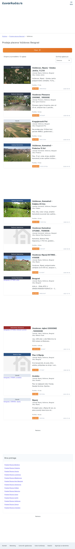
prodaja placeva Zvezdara (12, 507)
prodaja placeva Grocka (11, 471)
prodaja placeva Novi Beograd (13, 481)
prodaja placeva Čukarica (12, 468)
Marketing (13, 545)
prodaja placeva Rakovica (12, 491)
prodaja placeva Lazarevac (12, 474)
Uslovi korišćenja (40, 545)
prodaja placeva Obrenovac (12, 484)
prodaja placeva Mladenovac (13, 478)
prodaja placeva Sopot (11, 494)
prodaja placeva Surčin (11, 498)
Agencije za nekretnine (62, 545)
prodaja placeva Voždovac (12, 501)
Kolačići (50, 545)
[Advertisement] (37, 20)
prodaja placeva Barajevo (12, 465)
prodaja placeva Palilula (11, 488)
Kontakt (4, 545)
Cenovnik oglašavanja (25, 545)
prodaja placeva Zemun (11, 504)
